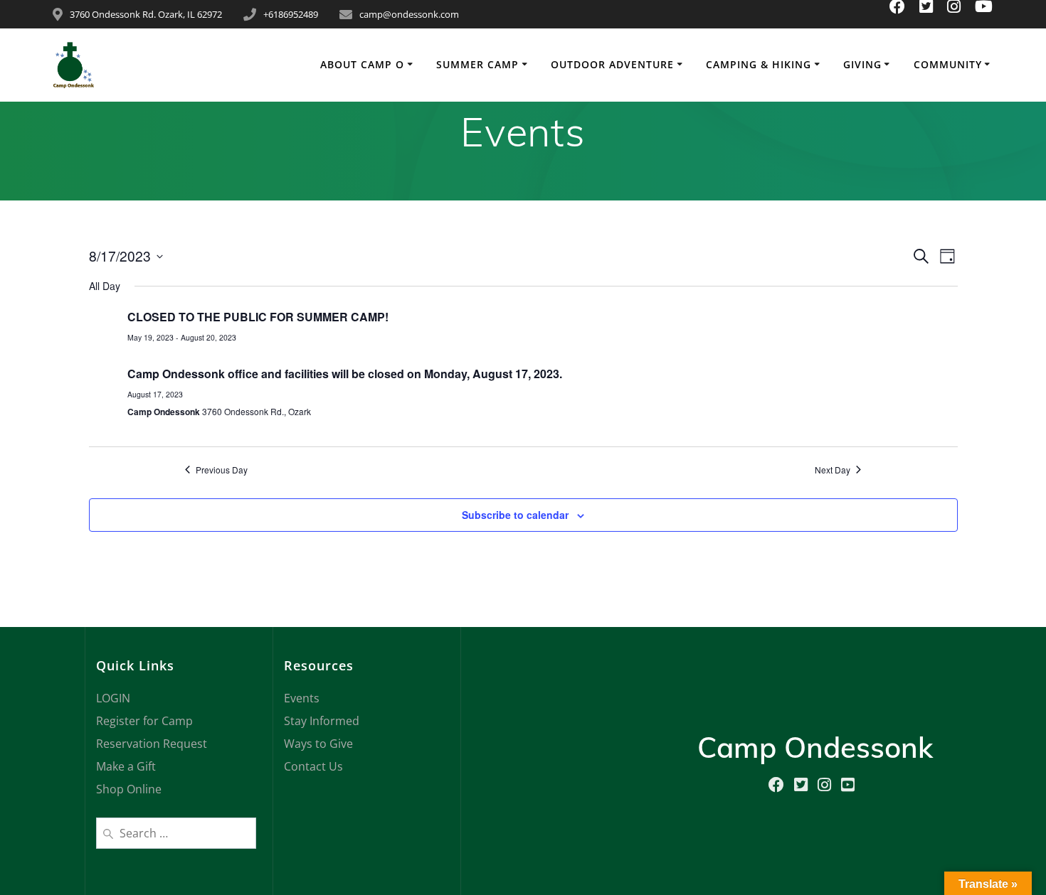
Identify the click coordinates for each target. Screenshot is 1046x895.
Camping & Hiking (758, 64)
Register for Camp (144, 721)
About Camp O (362, 64)
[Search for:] (176, 832)
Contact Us (313, 766)
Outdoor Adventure (612, 64)
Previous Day (222, 470)
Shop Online (129, 789)
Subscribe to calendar (515, 515)
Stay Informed (321, 721)
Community (948, 64)
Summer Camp (477, 64)
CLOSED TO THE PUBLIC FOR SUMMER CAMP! (258, 317)
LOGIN (113, 698)
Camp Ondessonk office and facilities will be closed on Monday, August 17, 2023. (344, 373)
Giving (862, 64)
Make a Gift (126, 766)
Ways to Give (318, 743)
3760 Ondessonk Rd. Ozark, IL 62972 (146, 14)
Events (301, 698)
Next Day (832, 470)
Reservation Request (151, 743)
